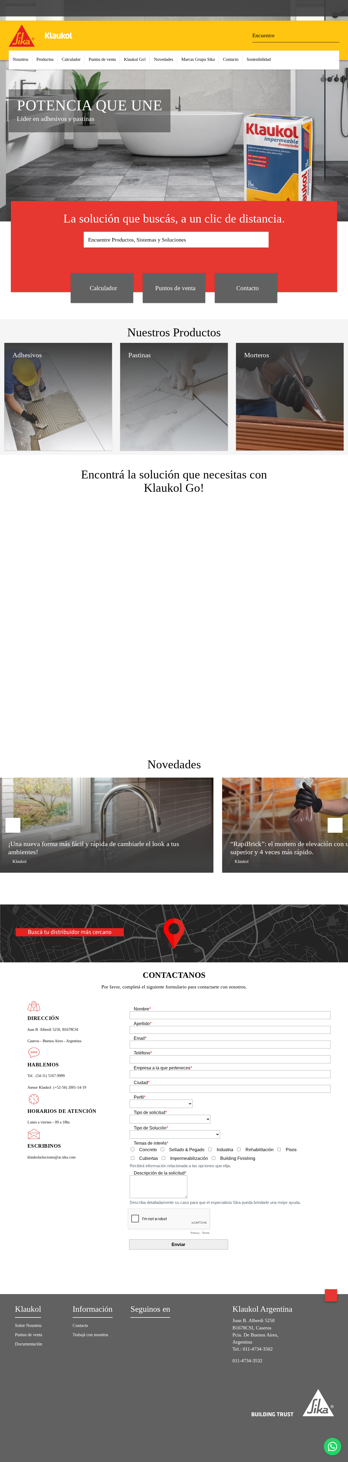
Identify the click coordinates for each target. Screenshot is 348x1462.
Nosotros (20, 59)
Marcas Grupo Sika (198, 59)
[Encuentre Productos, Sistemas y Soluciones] (263, 240)
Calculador (71, 59)
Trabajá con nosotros (90, 1334)
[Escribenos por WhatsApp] (332, 1446)
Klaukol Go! (135, 59)
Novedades (163, 59)
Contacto (230, 59)
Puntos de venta (102, 59)
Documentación (28, 1344)
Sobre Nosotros (28, 1325)
